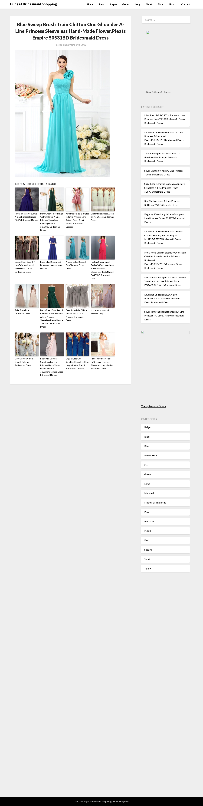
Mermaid (149, 493)
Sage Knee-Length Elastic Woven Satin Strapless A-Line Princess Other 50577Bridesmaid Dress (164, 187)
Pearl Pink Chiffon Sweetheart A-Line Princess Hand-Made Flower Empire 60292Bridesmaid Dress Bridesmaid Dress (51, 366)
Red (146, 540)
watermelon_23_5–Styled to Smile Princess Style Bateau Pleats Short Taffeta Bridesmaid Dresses (77, 220)
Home (90, 4)
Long (138, 4)
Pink (101, 4)
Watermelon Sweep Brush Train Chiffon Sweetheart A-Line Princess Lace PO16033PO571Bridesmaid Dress (165, 281)
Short (149, 4)
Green (125, 4)
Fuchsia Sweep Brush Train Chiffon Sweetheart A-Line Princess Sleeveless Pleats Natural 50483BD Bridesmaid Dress (102, 270)
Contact (185, 4)
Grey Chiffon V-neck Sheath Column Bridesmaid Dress (24, 362)
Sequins (148, 549)
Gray (147, 465)
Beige (147, 427)
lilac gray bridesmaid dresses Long (100, 312)
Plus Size (149, 521)
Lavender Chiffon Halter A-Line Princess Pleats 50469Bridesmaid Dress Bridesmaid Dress (162, 298)
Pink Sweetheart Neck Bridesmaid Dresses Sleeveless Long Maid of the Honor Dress (102, 363)
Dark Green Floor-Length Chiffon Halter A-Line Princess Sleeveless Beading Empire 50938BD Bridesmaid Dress (51, 221)
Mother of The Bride (155, 502)
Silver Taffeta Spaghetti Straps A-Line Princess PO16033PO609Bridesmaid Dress (164, 315)
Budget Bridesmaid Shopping (33, 4)
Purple (113, 4)
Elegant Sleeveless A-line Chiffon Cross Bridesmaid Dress (103, 217)
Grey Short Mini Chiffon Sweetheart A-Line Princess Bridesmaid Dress (76, 315)
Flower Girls (150, 455)
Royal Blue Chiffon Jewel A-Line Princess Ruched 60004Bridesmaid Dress (26, 217)
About (172, 4)
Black (147, 436)
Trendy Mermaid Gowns (153, 406)
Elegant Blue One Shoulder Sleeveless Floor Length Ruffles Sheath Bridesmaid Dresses (77, 363)
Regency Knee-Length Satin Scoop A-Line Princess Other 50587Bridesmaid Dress (164, 218)
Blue (160, 4)
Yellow (147, 568)
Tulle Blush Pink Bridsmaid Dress (22, 312)
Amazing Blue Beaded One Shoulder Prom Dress (76, 265)
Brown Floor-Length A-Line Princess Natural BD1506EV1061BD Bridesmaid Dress (25, 267)
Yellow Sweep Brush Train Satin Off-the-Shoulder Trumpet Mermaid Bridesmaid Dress (163, 157)
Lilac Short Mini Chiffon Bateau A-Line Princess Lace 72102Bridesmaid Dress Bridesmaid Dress (164, 119)
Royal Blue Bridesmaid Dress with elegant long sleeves (51, 265)
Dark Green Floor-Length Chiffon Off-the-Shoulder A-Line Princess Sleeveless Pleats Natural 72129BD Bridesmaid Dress (51, 318)
